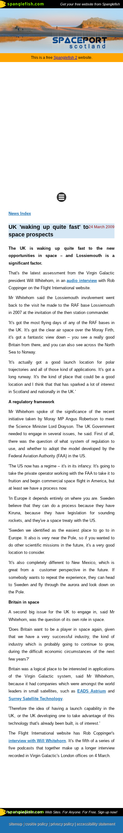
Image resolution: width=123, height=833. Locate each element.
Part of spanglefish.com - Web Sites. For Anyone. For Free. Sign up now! (61, 812)
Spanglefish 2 (65, 57)
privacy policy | (63, 824)
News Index (20, 213)
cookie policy (36, 824)
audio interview (82, 280)
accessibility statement (95, 824)
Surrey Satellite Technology (35, 698)
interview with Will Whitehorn (37, 740)
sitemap (15, 824)
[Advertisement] (61, 127)
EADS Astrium (91, 691)
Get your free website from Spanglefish (90, 4)
